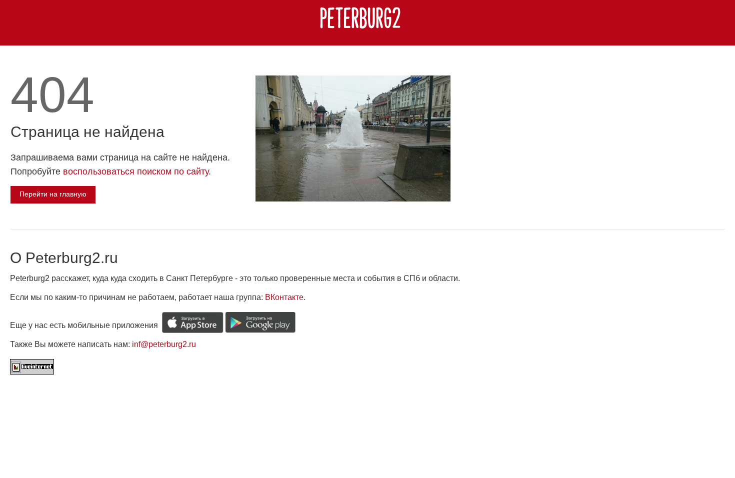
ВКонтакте (284, 297)
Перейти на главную (53, 194)
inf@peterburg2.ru (164, 344)
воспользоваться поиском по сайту (135, 171)
